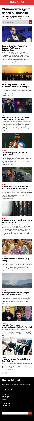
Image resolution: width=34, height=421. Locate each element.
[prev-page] (3, 373)
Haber (4, 384)
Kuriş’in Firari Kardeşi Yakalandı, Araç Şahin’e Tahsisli (17, 326)
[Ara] (30, 22)
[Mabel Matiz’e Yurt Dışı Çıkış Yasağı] (17, 247)
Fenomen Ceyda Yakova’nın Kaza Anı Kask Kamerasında (15, 187)
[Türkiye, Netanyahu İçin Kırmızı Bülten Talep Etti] (17, 208)
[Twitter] (3, 390)
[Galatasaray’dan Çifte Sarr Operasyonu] (17, 140)
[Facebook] (6, 390)
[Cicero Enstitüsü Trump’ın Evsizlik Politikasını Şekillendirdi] (17, 34)
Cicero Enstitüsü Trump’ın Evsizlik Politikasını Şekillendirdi (14, 48)
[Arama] (30, 413)
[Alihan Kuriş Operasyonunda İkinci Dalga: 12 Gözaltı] (17, 105)
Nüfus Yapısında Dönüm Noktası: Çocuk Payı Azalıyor (15, 86)
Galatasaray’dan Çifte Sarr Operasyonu (14, 153)
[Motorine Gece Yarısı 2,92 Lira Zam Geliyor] (17, 347)
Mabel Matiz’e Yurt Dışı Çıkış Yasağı (15, 260)
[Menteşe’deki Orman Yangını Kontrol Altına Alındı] (17, 280)
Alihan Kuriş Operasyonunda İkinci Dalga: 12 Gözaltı (15, 118)
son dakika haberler (16, 384)
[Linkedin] (11, 390)
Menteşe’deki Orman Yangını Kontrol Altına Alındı (15, 294)
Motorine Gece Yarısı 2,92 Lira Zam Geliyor (16, 360)
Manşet (4, 44)
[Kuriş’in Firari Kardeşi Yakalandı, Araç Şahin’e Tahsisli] (17, 313)
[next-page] (6, 373)
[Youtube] (8, 390)
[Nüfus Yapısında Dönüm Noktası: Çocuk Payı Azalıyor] (17, 73)
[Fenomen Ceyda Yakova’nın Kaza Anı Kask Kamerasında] (17, 174)
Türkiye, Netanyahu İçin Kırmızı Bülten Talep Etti (17, 221)
